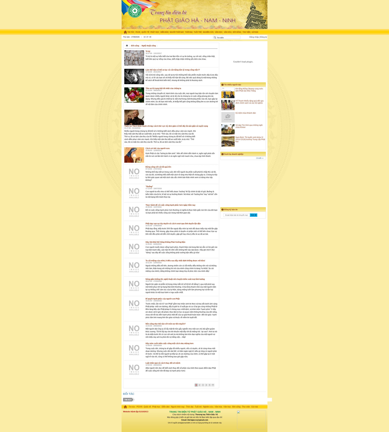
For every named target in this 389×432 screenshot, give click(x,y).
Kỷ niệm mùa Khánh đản (246, 113)
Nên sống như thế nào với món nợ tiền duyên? (166, 324)
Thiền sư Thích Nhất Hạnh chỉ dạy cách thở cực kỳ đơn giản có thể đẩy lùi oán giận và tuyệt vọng (166, 126)
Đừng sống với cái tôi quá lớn (158, 167)
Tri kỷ (148, 51)
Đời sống (135, 46)
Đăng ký (263, 37)
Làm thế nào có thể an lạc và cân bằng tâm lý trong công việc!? (173, 70)
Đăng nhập (254, 37)
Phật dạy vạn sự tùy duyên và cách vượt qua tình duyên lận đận (173, 224)
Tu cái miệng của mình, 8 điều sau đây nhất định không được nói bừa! (175, 261)
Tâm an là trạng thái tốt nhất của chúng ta (163, 88)
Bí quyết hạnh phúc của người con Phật (163, 299)
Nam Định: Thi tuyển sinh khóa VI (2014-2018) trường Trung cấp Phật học (250, 139)
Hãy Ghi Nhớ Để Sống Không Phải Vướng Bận (165, 242)
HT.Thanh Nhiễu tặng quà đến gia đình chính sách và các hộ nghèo (249, 102)
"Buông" (149, 186)
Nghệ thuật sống (149, 46)
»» (213, 385)
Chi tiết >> (259, 158)
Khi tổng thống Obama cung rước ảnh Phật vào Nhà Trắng (249, 90)
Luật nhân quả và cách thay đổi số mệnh (163, 363)
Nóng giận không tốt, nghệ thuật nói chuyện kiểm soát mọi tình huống (175, 279)
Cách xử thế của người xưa (158, 148)
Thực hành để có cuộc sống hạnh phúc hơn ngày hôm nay (170, 205)
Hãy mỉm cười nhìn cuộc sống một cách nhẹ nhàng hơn (169, 343)
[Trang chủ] (124, 32)
